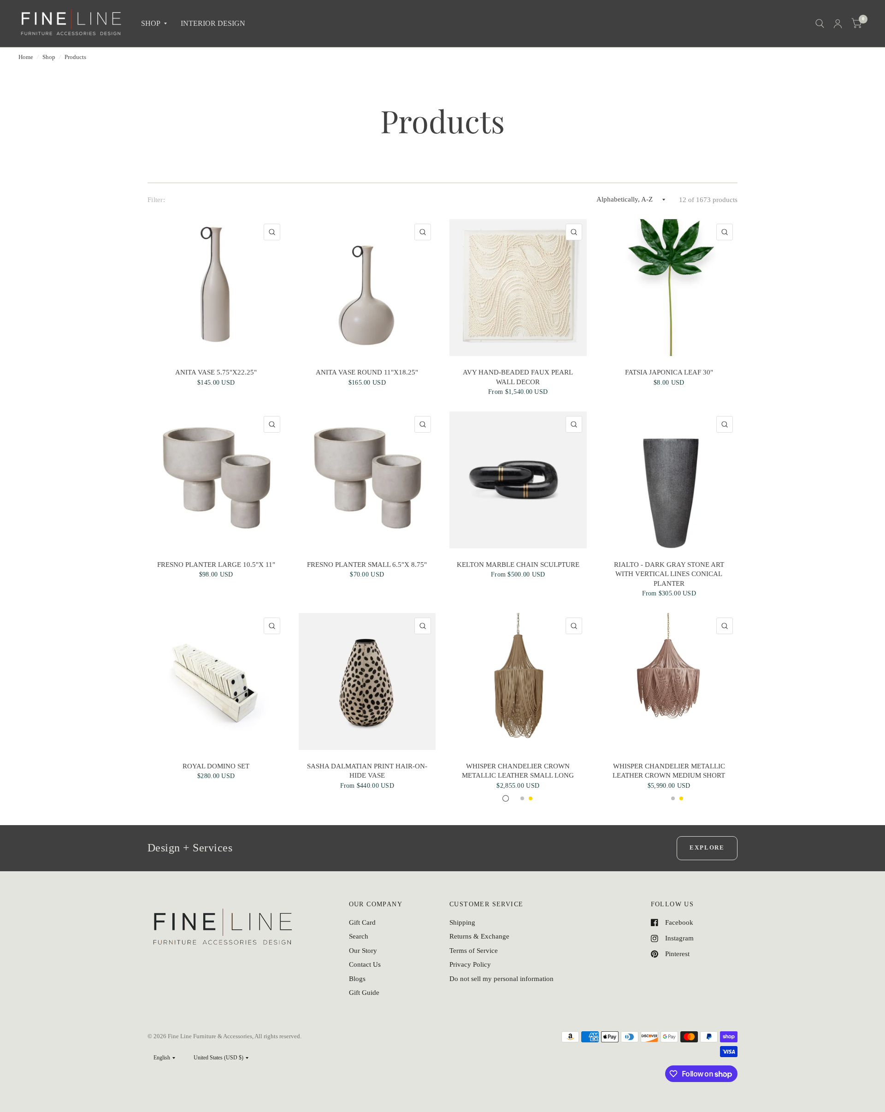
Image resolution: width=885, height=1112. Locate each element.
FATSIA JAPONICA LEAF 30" (669, 372)
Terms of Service (473, 950)
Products (75, 57)
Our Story (363, 950)
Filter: (156, 199)
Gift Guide (364, 992)
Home (25, 57)
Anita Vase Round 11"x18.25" (367, 372)
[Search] (820, 23)
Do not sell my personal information (501, 978)
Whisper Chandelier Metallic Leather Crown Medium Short (669, 770)
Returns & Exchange (479, 936)
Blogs (357, 978)
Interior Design (213, 23)
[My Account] (838, 23)
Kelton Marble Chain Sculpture (518, 564)
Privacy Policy (470, 964)
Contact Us (365, 964)
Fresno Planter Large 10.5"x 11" (216, 564)
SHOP (150, 23)
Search (358, 936)
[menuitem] (154, 24)
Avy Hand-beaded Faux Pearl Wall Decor (518, 377)
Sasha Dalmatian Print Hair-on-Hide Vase (367, 770)
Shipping (462, 922)
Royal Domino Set (216, 766)
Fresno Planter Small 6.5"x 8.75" (367, 564)
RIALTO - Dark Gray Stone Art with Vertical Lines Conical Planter (669, 574)
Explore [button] (707, 847)
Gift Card (362, 922)
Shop (48, 57)
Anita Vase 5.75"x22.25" (216, 372)
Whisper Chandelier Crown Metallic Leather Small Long (518, 770)
